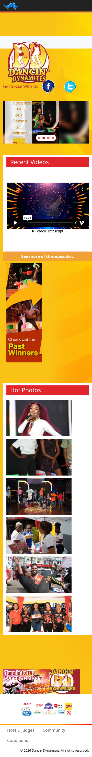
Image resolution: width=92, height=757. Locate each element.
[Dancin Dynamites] (29, 62)
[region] (46, 122)
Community (54, 730)
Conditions (17, 740)
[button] (39, 138)
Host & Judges (20, 730)
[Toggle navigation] (82, 62)
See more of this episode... (47, 256)
